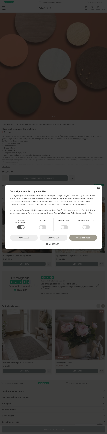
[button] (53, 245)
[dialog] (53, 217)
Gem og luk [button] (53, 237)
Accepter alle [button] (83, 237)
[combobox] (98, 188)
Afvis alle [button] (24, 237)
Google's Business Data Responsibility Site (73, 213)
